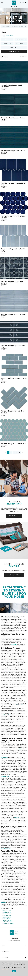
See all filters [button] (13, 51)
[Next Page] (22, 452)
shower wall (7, 671)
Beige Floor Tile (7, 911)
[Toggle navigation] (2, 2)
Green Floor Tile (7, 917)
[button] (21, 2)
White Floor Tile (7, 920)
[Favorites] (23, 2)
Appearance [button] (20, 43)
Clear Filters (9, 35)
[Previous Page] (5, 452)
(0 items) (25, 2)
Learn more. (5, 969)
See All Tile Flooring (8, 923)
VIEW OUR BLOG (13, 515)
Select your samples (12, 574)
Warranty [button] (6, 43)
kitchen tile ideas (20, 704)
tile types (16, 817)
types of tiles (18, 748)
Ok (14, 971)
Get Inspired (5, 951)
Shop (3, 945)
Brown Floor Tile (7, 914)
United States (11, 940)
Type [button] (6, 39)
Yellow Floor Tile (7, 921)
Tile (15, 10)
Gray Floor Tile (7, 915)
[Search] (26, 26)
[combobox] (13, 26)
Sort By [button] (22, 56)
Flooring (10, 10)
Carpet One (3, 10)
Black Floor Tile (7, 912)
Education (5, 957)
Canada (18, 940)
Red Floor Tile (6, 918)
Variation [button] (13, 47)
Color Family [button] (20, 39)
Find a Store (14, 6)
